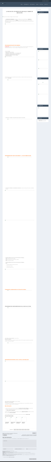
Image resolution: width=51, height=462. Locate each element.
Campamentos (26, 4)
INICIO (22, 4)
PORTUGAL (41, 4)
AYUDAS (37, 4)
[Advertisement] (43, 34)
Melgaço (17, 20)
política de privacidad (9, 455)
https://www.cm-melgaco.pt (11, 410)
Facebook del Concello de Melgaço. (24, 408)
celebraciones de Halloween (10, 19)
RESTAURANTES (32, 4)
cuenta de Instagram (12, 412)
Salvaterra (29, 19)
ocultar (9, 51)
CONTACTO (46, 4)
